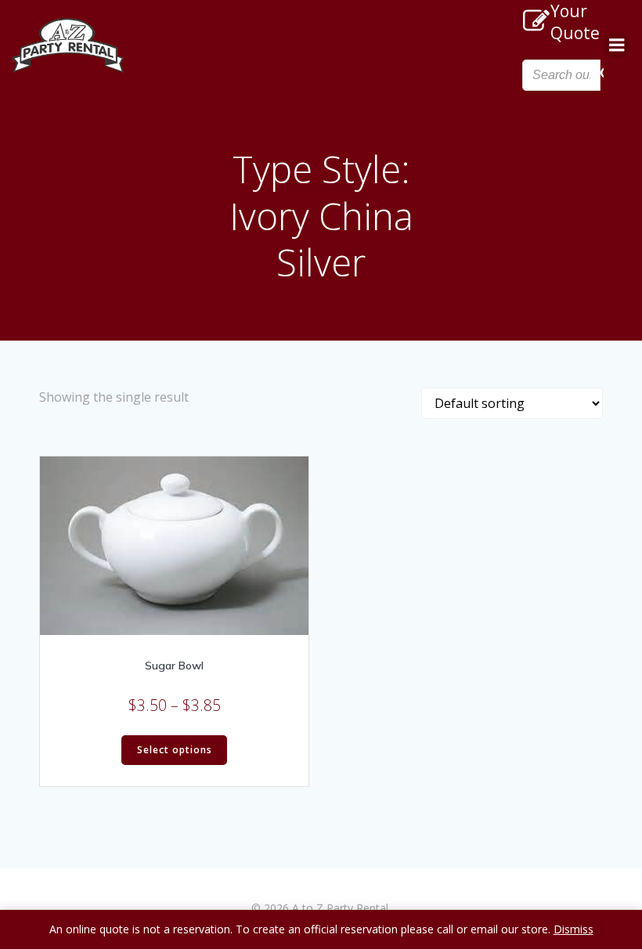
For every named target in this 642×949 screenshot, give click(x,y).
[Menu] (617, 45)
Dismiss (573, 929)
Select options (174, 749)
